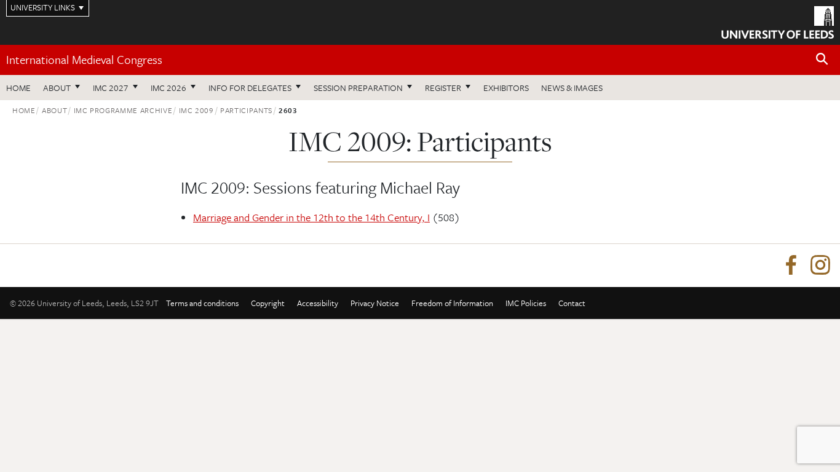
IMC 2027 (111, 87)
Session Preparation (358, 87)
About (57, 87)
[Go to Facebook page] (791, 265)
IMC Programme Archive (123, 110)
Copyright (268, 303)
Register (443, 87)
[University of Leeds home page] (777, 21)
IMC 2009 (196, 110)
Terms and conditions (202, 303)
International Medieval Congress (84, 59)
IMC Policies (525, 303)
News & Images (572, 87)
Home (18, 87)
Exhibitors (506, 87)
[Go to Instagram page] (820, 265)
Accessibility (317, 303)
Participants (246, 110)
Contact (571, 303)
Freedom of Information (452, 303)
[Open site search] (822, 59)
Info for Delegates (249, 87)
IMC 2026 (168, 87)
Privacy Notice (375, 303)
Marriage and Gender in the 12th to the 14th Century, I (311, 217)
